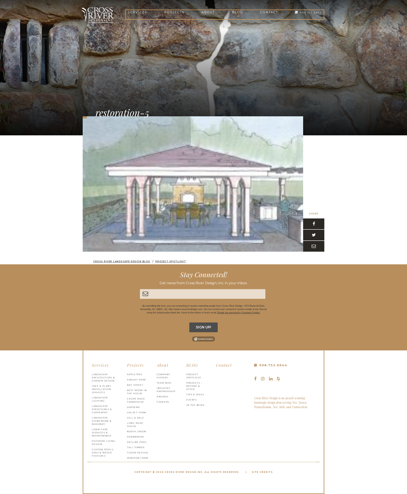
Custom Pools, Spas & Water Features (103, 452)
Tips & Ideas (195, 394)
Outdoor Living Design (103, 443)
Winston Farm (137, 458)
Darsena (133, 407)
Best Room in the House (137, 392)
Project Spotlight (193, 376)
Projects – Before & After (194, 386)
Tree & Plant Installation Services (101, 389)
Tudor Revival (138, 452)
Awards (162, 396)
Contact (269, 12)
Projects (174, 12)
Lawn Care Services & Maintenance (102, 432)
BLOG (237, 12)
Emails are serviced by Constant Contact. (238, 312)
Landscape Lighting (100, 399)
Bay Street (135, 385)
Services (137, 12)
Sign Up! (203, 327)
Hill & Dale (135, 417)
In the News (195, 405)
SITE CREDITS (262, 472)
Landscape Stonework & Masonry (102, 420)
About (208, 12)
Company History (163, 376)
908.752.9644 (311, 12)
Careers (163, 402)
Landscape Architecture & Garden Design (103, 377)
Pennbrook (135, 436)
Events (191, 399)
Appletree (135, 374)
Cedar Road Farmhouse (136, 400)
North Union (136, 431)
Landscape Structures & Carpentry (102, 409)
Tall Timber (136, 447)
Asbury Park (136, 379)
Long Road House (135, 425)
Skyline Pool (137, 442)
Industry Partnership (166, 390)
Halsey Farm (136, 412)
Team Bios (164, 382)
